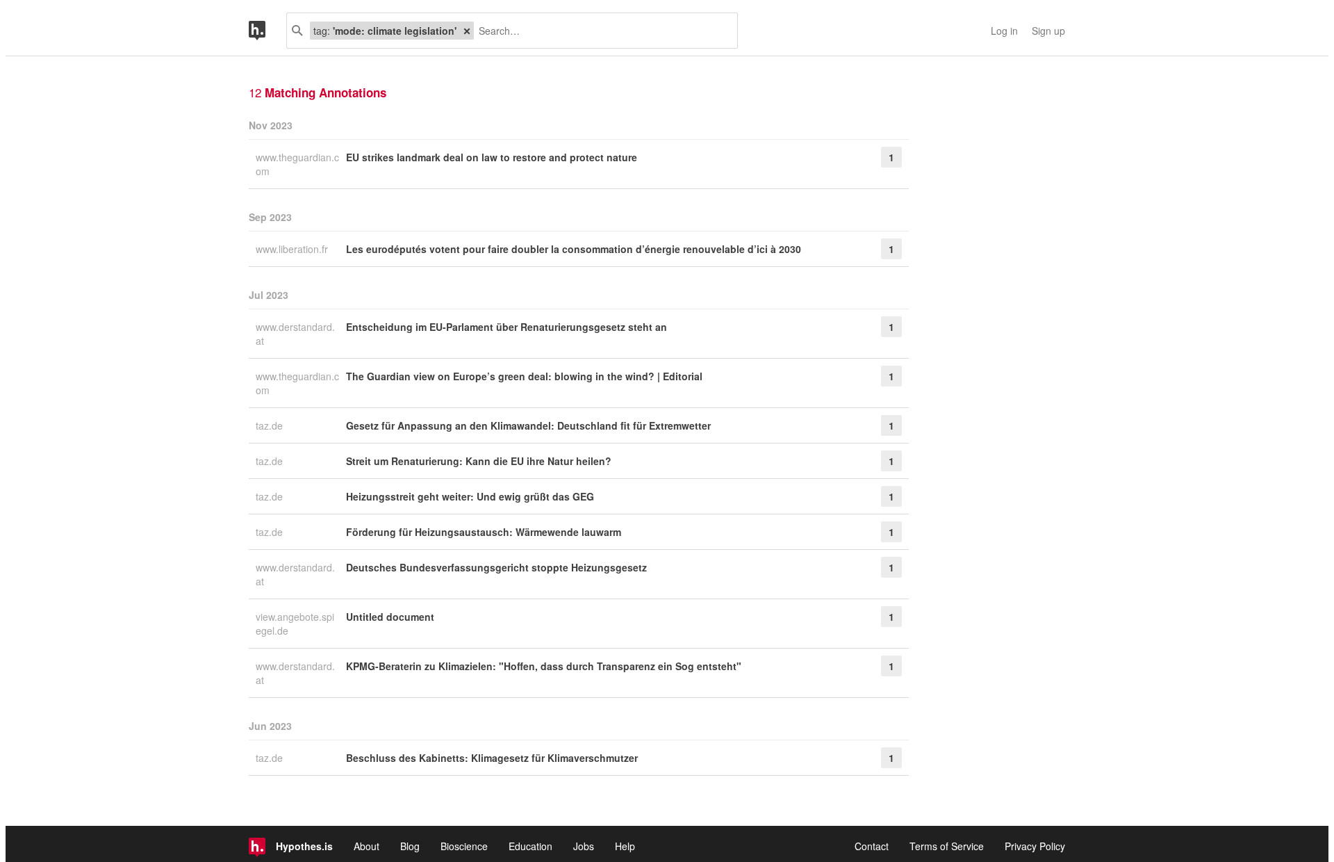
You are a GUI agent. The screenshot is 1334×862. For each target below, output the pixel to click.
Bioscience (464, 846)
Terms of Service (946, 846)
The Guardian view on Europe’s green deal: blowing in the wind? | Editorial (524, 376)
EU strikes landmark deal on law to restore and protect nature (491, 157)
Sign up (1048, 30)
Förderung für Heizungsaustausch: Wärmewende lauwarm (483, 532)
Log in (1004, 30)
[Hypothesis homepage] (267, 31)
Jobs (583, 846)
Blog (410, 846)
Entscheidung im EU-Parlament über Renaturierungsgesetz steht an (506, 327)
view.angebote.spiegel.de (295, 623)
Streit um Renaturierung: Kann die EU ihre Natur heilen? (478, 461)
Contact (872, 846)
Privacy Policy (1035, 846)
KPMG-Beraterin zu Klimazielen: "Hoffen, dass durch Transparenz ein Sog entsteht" (543, 666)
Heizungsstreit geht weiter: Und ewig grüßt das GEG (470, 496)
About (366, 846)
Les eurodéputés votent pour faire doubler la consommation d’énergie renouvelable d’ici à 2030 (573, 249)
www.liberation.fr (293, 249)
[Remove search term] (467, 31)
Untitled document (390, 617)
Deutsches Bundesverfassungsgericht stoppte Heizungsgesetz (496, 567)
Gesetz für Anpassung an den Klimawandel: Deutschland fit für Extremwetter (528, 425)
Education (530, 846)
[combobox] (600, 30)
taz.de (271, 425)
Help (625, 846)
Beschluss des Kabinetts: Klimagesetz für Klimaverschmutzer (492, 758)
